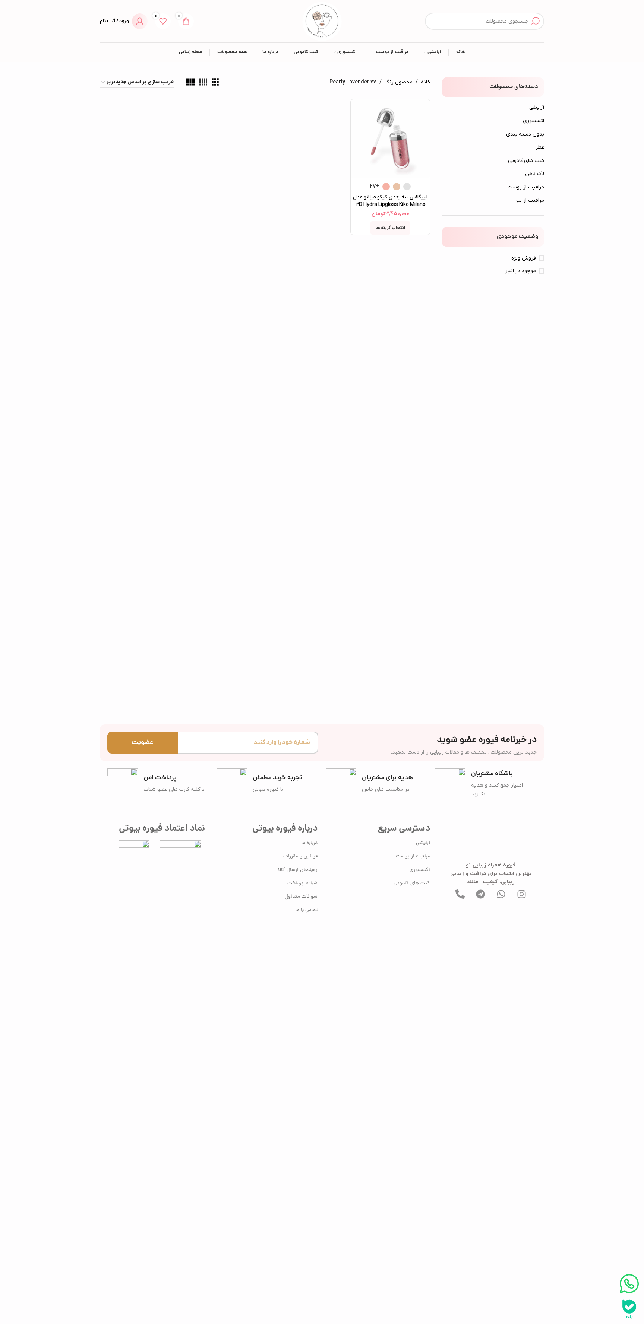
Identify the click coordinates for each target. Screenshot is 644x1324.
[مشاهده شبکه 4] (203, 82)
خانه (425, 82)
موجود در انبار (520, 270)
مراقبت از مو (530, 200)
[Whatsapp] (501, 894)
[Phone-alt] (460, 894)
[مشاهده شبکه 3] (215, 82)
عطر (540, 147)
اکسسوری (533, 120)
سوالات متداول (301, 897)
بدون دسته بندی (525, 134)
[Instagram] (521, 894)
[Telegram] (480, 894)
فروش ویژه (523, 258)
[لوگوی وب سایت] (322, 21)
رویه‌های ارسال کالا (298, 870)
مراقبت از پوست (526, 187)
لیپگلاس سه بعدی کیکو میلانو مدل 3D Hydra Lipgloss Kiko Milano (390, 201)
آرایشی (536, 107)
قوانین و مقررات (300, 856)
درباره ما (309, 843)
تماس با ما (306, 910)
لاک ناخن (534, 173)
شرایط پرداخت (302, 883)
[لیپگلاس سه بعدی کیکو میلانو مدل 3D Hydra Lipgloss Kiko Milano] (390, 138)
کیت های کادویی (526, 160)
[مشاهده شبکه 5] (190, 82)
